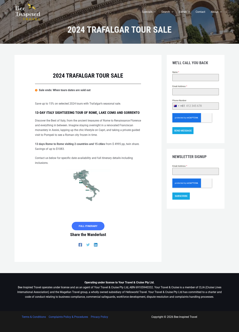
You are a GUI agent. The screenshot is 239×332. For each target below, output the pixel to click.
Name (175, 72)
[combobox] (179, 106)
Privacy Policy (99, 317)
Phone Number (179, 100)
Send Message (183, 130)
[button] (149, 12)
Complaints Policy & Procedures (68, 317)
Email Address (179, 86)
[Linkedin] (95, 245)
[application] (154, 12)
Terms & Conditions (34, 317)
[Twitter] (88, 245)
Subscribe (181, 196)
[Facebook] (80, 245)
